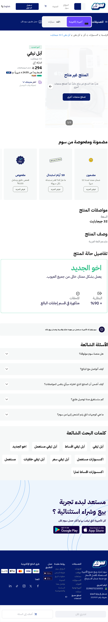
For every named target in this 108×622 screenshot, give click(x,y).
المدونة (55, 6)
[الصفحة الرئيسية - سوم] (98, 6)
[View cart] (45, 6)
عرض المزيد (91, 189)
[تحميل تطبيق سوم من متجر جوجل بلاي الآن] (68, 530)
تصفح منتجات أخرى (76, 97)
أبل (34, 62)
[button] (77, 6)
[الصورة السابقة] (102, 86)
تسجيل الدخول (29, 6)
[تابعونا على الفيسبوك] (38, 586)
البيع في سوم (66, 6)
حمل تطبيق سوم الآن (29, 21)
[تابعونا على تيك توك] (17, 586)
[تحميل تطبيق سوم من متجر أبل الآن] (94, 530)
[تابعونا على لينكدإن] (10, 586)
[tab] (79, 22)
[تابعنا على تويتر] (31, 586)
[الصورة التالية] (50, 86)
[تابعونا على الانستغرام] (24, 586)
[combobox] (80, 6)
